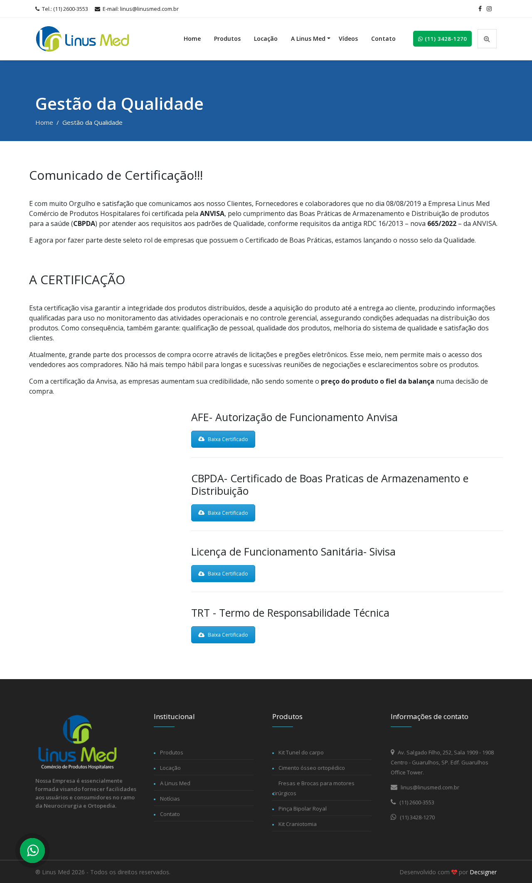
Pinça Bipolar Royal (302, 808)
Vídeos (348, 38)
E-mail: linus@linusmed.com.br (140, 8)
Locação (266, 38)
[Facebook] (480, 9)
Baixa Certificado (228, 439)
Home (192, 38)
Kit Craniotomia (297, 824)
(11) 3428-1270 (445, 38)
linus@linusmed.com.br (429, 787)
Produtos (227, 38)
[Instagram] (489, 9)
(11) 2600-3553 (416, 802)
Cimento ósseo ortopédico (311, 767)
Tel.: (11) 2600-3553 (64, 8)
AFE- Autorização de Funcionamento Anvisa (294, 417)
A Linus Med (308, 38)
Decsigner (483, 872)
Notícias (170, 798)
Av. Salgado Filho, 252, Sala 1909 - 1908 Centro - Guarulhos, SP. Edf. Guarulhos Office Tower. (442, 762)
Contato (383, 38)
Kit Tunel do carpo (301, 752)
